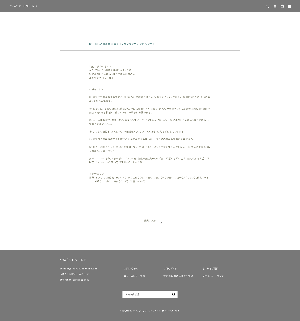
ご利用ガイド (170, 268)
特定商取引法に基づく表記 (178, 275)
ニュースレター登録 (134, 275)
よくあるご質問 (211, 268)
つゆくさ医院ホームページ (74, 274)
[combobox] (150, 294)
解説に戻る (150, 220)
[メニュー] (289, 6)
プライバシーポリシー (214, 275)
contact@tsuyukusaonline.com (79, 268)
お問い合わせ (131, 268)
